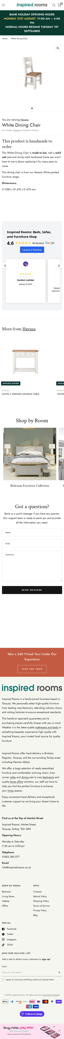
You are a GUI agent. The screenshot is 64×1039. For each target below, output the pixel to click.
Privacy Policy (40, 910)
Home (4, 38)
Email (4, 966)
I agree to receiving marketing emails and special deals (29, 979)
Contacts (37, 891)
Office (5, 905)
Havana (29, 329)
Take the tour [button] (32, 669)
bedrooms (48, 777)
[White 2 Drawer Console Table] (28, 361)
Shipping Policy (41, 901)
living (11, 790)
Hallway (5, 901)
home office (16, 782)
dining (25, 777)
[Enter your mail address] (59, 972)
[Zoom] (58, 48)
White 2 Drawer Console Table (20, 394)
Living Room (8, 896)
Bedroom (6, 891)
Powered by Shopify (51, 994)
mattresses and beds (46, 727)
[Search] (53, 5)
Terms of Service (41, 905)
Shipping (16, 130)
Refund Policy (40, 896)
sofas (13, 777)
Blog (35, 915)
